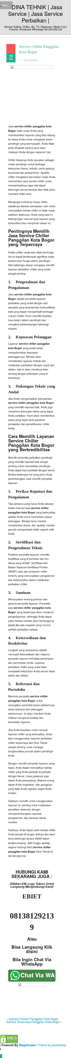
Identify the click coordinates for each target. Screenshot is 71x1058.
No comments (31, 59)
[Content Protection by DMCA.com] (9, 1038)
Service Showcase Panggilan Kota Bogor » (34, 1022)
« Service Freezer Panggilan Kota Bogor (32, 1019)
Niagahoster (27, 1045)
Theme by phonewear (52, 1045)
